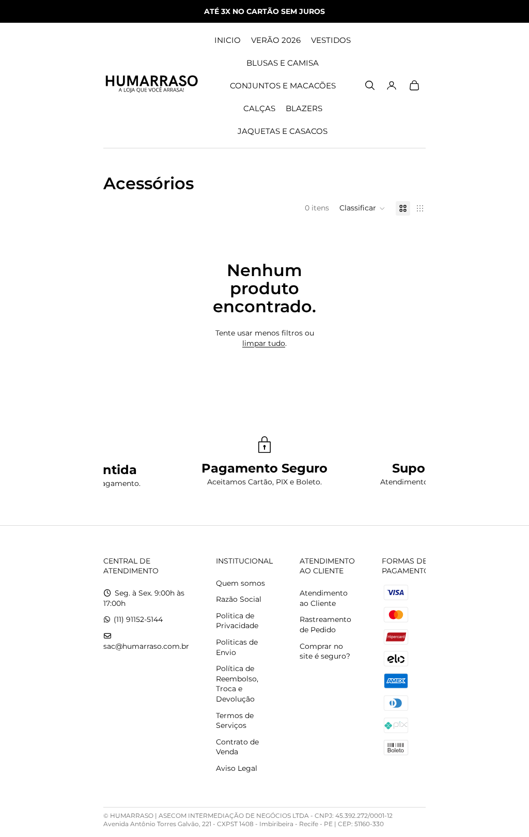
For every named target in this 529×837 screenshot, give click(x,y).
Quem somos (240, 583)
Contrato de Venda (237, 747)
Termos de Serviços (235, 721)
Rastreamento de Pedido (325, 624)
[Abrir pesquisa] (370, 85)
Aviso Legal (236, 768)
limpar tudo (263, 343)
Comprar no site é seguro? (325, 651)
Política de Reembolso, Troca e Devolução (237, 684)
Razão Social (238, 599)
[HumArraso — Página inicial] (151, 85)
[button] (362, 208)
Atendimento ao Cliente (324, 598)
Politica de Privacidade (237, 621)
